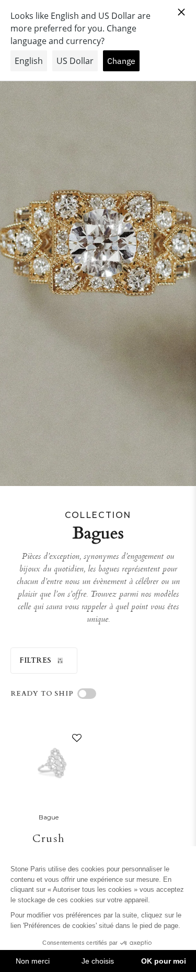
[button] (75, 740)
